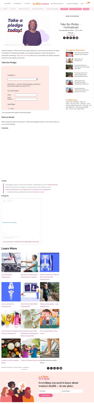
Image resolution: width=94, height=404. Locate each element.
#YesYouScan (10, 189)
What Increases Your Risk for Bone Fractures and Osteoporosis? (49, 277)
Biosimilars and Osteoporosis (78, 59)
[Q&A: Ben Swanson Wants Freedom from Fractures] (69, 54)
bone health (10, 367)
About (82, 3)
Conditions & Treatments (72, 3)
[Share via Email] (77, 38)
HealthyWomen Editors (67, 30)
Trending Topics (71, 100)
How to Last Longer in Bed (76, 109)
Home (67, 16)
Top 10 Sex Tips (74, 103)
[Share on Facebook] (64, 38)
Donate (86, 9)
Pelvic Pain (85, 105)
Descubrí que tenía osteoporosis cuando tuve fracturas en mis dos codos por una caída (81, 90)
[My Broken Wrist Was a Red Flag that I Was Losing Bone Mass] (69, 67)
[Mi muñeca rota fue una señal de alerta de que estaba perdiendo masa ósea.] (69, 74)
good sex (13, 9)
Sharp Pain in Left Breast (72, 102)
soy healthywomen (37, 9)
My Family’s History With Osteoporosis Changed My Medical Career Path (29, 333)
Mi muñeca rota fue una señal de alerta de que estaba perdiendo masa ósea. (80, 74)
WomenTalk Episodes (52, 9)
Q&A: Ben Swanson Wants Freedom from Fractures (81, 53)
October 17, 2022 (38, 192)
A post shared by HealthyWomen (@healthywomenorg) (21, 242)
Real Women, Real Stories (57, 3)
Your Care (26, 3)
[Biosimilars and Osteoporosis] (69, 60)
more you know (24, 55)
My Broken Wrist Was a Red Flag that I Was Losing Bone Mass (81, 67)
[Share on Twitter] (67, 38)
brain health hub (24, 9)
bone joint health (18, 367)
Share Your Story (75, 9)
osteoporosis (74, 16)
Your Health (7, 3)
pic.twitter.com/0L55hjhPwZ (41, 189)
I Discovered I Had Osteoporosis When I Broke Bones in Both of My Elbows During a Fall (81, 82)
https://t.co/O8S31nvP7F (23, 189)
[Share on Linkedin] (74, 38)
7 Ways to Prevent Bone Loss (30, 360)
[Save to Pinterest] (70, 38)
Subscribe (64, 9)
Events (5, 9)
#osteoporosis (52, 185)
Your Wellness (17, 3)
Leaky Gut (83, 103)
